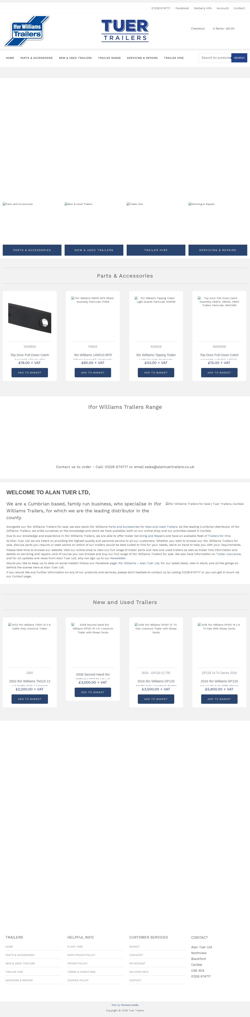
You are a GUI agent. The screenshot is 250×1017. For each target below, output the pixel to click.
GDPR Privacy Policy (81, 955)
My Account (137, 963)
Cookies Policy (77, 980)
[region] (42, 72)
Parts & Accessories (36, 57)
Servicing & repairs (217, 250)
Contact (239, 8)
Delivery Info (203, 8)
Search (239, 57)
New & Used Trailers (75, 57)
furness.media (129, 1004)
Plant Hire (75, 946)
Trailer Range (109, 57)
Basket (134, 946)
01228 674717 (161, 8)
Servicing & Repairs (142, 57)
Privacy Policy (77, 963)
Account (223, 8)
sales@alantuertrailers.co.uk (169, 467)
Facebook (182, 8)
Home (10, 57)
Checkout (198, 28)
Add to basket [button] (30, 372)
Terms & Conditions (81, 971)
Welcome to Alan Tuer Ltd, (48, 492)
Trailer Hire (174, 57)
